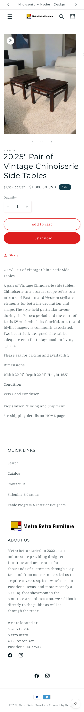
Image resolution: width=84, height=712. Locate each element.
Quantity (10, 197)
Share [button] (14, 255)
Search (13, 463)
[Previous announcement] (8, 4)
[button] (9, 16)
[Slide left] (32, 142)
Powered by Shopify (62, 705)
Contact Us (16, 484)
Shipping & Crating (23, 494)
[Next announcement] (76, 4)
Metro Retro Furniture (34, 705)
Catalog (14, 473)
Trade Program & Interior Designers (37, 505)
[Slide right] (51, 142)
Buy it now (42, 238)
